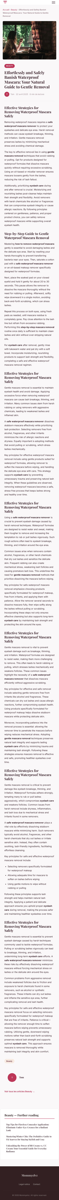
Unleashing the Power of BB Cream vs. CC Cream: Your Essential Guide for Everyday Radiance (26, 1148)
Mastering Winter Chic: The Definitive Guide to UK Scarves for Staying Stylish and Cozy (28, 1138)
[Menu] (53, 2)
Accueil (6, 10)
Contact (36, 1184)
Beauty (14, 10)
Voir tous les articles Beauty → (19, 1091)
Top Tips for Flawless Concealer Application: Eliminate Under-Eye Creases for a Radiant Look (27, 1127)
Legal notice (24, 1184)
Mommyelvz (30, 1175)
